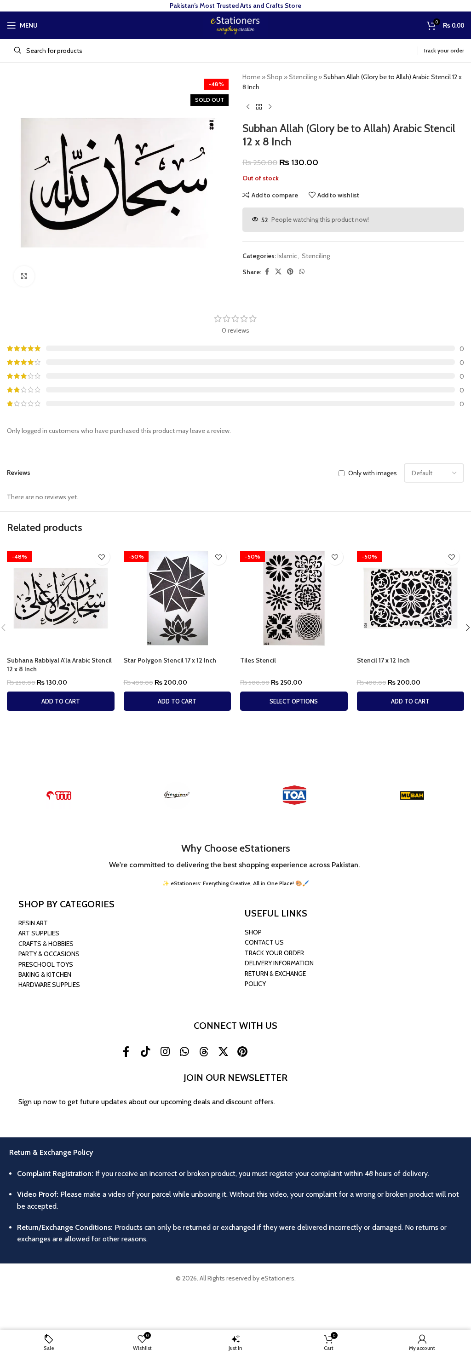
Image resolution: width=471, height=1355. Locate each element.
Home (251, 77)
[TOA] (294, 796)
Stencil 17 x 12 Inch (383, 660)
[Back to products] (258, 107)
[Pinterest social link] (290, 271)
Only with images (372, 473)
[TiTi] (59, 796)
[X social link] (278, 271)
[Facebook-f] (126, 1051)
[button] (61, 701)
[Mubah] (412, 796)
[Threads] (203, 1051)
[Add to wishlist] (102, 557)
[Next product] (270, 107)
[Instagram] (164, 1051)
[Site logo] (235, 24)
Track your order (443, 50)
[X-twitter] (223, 1051)
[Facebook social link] (266, 271)
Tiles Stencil (258, 660)
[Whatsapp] (184, 1051)
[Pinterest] (242, 1051)
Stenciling (303, 77)
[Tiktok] (145, 1051)
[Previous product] (247, 107)
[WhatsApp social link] (301, 271)
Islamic (287, 256)
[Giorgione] (177, 796)
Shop (274, 77)
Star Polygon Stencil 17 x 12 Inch (170, 660)
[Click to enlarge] (24, 276)
